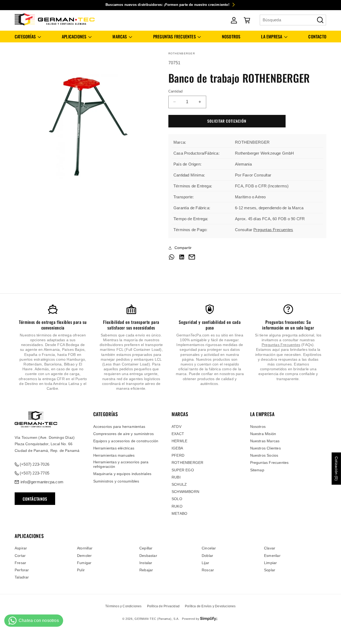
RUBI (176, 477)
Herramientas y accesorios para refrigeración (121, 464)
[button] (28, 37)
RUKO (177, 506)
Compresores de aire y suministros (123, 434)
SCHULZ (179, 484)
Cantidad (175, 91)
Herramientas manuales (114, 455)
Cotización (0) (336, 468)
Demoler (84, 555)
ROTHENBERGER (187, 462)
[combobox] (293, 20)
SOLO (177, 499)
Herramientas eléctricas (114, 448)
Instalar (145, 563)
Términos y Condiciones (123, 606)
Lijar (205, 563)
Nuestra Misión (263, 434)
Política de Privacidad (163, 606)
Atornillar (84, 548)
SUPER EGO (183, 470)
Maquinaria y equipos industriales (122, 474)
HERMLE (179, 441)
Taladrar (22, 577)
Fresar (20, 563)
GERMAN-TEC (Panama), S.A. (157, 618)
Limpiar (270, 563)
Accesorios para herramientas (119, 426)
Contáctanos (35, 499)
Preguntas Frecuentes (273, 229)
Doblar (207, 555)
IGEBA (177, 448)
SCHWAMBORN (185, 491)
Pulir (81, 570)
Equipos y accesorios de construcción (126, 441)
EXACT (178, 434)
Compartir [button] (183, 248)
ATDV (176, 426)
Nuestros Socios (264, 455)
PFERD (178, 455)
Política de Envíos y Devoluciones (210, 606)
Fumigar (84, 563)
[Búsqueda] (320, 20)
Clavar (269, 548)
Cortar (20, 555)
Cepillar (146, 548)
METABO (179, 513)
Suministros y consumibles (116, 481)
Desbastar (148, 555)
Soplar (269, 570)
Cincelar (209, 548)
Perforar (22, 570)
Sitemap (257, 470)
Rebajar (146, 570)
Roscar (208, 570)
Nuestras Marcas (265, 441)
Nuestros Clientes (265, 448)
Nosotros (258, 426)
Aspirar (21, 548)
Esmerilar (272, 555)
